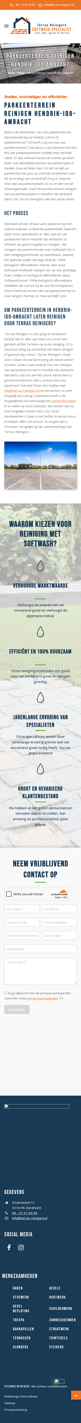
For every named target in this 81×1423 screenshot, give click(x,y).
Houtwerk (57, 1297)
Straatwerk (59, 1329)
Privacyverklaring (15, 1410)
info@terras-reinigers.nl (59, 5)
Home (11, 73)
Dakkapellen (23, 1329)
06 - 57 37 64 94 (25, 5)
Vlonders (21, 1347)
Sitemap (9, 1403)
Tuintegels (58, 1338)
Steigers (56, 1347)
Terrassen (22, 1338)
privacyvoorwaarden (42, 998)
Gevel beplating (21, 1308)
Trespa (18, 1320)
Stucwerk (21, 1297)
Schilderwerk (60, 1308)
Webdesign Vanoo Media (20, 1396)
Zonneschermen (62, 1320)
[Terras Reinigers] (41, 26)
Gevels (55, 1288)
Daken (18, 1288)
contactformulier (64, 401)
